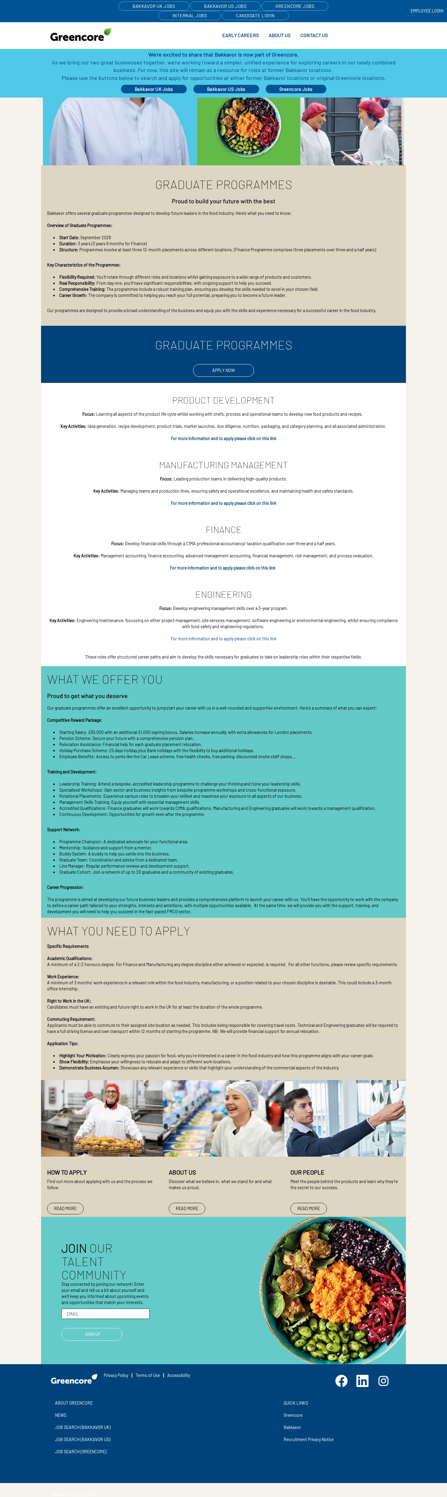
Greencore (293, 1415)
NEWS (60, 1415)
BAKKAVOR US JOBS (225, 6)
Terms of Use (148, 1375)
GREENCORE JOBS (294, 6)
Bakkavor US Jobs (226, 89)
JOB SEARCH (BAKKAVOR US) (82, 1439)
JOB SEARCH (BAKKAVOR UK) (83, 1427)
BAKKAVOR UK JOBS (154, 6)
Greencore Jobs (296, 89)
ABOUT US (279, 35)
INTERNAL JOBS (189, 15)
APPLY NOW (223, 370)
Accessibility (178, 1375)
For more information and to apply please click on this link (223, 438)
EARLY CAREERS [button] (240, 35)
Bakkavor (292, 1427)
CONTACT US (314, 35)
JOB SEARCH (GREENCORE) (80, 1451)
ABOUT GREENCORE (74, 1403)
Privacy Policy (116, 1375)
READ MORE (65, 1208)
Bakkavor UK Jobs (154, 89)
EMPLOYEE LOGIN (427, 10)
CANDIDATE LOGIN (255, 15)
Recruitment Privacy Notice (309, 1439)
